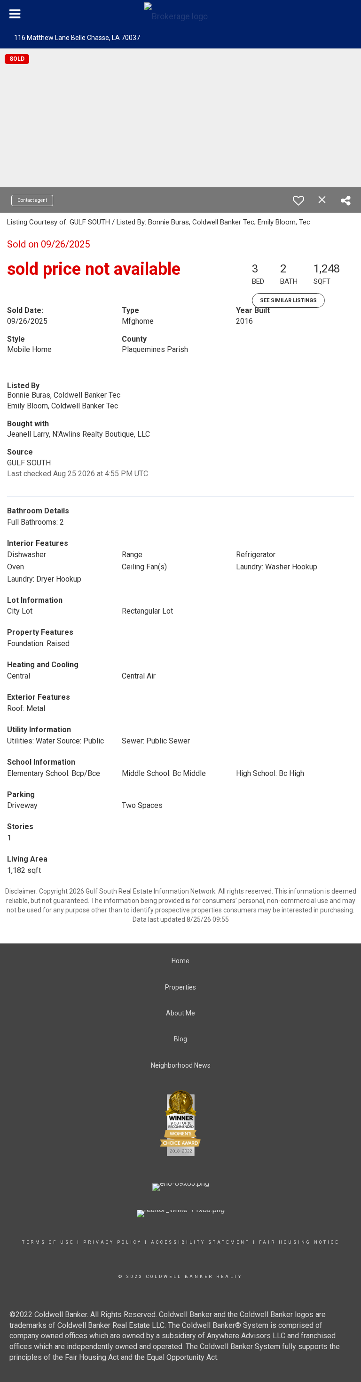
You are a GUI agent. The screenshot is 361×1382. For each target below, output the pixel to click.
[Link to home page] (180, 14)
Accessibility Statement (200, 1242)
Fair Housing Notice (299, 1242)
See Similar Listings (288, 300)
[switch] (298, 200)
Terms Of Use (48, 1242)
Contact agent (32, 200)
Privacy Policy (112, 1242)
